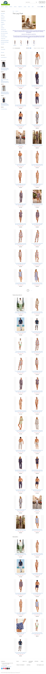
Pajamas (2, 15)
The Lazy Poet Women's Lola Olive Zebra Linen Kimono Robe (20, 431)
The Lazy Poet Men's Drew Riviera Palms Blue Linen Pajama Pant (37, 105)
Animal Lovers (3, 38)
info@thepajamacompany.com (6, 666)
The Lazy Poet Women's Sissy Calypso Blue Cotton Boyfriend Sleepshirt (37, 224)
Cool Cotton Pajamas (4, 31)
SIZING (42, 661)
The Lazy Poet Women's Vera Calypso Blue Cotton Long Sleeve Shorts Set (37, 204)
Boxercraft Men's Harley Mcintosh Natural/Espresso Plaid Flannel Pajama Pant (5, 93)
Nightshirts (2, 18)
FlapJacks (2, 22)
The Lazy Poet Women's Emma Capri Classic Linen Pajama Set (37, 125)
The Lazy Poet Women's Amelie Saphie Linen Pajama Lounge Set (37, 244)
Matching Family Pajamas (5, 40)
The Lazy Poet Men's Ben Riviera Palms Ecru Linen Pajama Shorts (20, 86)
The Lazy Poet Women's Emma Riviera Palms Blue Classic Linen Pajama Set (37, 86)
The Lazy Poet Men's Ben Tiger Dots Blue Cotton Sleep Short (20, 633)
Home (13, 11)
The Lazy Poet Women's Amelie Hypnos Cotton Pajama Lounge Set (37, 184)
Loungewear (3, 24)
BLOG (18, 661)
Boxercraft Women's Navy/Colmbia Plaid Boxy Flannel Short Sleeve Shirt (5, 104)
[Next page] (32, 290)
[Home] (5, 3)
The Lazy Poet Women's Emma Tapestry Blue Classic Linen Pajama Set (37, 145)
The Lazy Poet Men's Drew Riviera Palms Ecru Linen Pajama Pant (37, 66)
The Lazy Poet (3, 49)
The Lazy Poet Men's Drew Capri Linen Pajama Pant (20, 145)
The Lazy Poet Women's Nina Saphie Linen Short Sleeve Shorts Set (20, 264)
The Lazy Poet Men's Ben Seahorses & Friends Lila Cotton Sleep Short (37, 332)
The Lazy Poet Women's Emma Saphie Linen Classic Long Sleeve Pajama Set (20, 244)
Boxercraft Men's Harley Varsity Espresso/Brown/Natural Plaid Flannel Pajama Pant (5, 81)
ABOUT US (25, 661)
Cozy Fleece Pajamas (4, 36)
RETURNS (36, 661)
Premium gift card (3, 57)
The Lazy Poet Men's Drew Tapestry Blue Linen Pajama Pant (20, 165)
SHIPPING (28, 664)
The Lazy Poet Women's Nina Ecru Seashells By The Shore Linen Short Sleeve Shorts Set (20, 284)
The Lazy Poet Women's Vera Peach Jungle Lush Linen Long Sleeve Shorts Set (37, 312)
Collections (2, 27)
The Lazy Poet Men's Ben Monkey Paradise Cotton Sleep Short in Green (20, 352)
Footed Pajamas (3, 20)
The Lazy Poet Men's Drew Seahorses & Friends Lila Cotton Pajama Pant (20, 332)
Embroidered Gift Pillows (4, 42)
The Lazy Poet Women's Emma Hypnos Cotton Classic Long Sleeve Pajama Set (37, 165)
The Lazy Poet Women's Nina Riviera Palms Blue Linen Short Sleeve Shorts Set (20, 106)
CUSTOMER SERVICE (31, 662)
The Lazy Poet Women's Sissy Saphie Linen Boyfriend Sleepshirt (37, 264)
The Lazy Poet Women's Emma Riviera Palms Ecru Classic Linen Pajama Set (20, 66)
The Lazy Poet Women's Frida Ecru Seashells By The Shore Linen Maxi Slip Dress (37, 284)
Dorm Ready (3, 13)
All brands (2, 52)
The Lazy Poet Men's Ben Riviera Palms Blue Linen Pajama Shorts (20, 125)
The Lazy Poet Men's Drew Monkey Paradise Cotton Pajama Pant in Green (20, 312)
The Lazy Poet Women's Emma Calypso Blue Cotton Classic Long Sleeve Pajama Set (20, 204)
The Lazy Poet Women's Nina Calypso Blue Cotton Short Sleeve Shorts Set (20, 224)
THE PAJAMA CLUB (40, 664)
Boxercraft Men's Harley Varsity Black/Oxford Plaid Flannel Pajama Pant (5, 69)
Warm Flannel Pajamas (4, 33)
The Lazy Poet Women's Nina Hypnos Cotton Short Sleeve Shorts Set (20, 184)
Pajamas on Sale (3, 29)
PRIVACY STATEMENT (20, 664)
